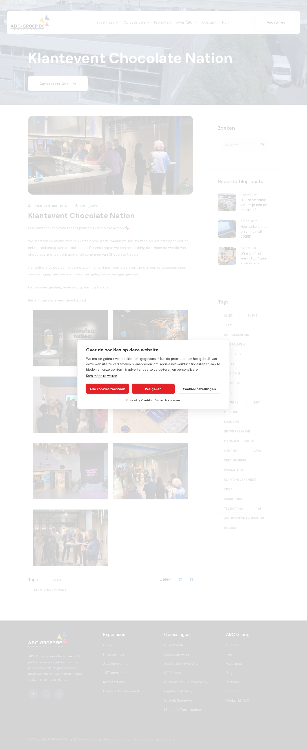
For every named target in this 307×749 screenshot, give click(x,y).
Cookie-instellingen (199, 389)
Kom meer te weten (101, 376)
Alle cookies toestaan (107, 389)
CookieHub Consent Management (161, 400)
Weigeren (153, 389)
